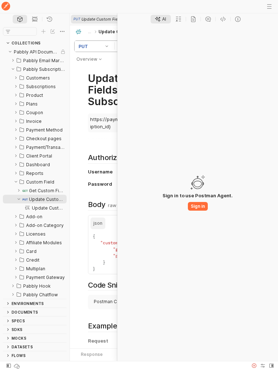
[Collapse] (10, 52)
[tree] (35, 173)
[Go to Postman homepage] (5, 7)
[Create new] (43, 31)
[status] (17, 365)
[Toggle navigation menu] (269, 6)
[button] (107, 46)
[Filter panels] (8, 31)
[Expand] (13, 60)
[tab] (20, 19)
